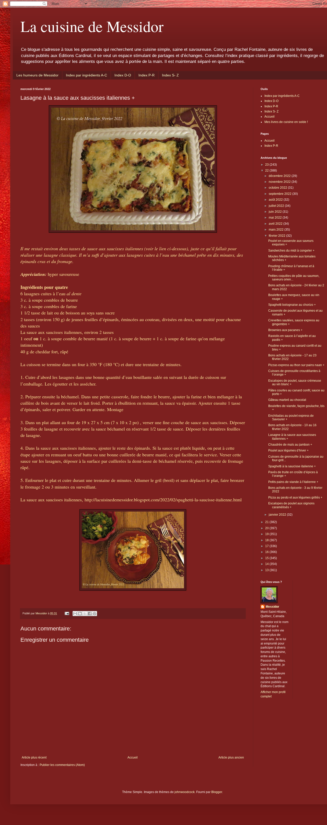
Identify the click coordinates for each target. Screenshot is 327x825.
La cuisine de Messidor (92, 26)
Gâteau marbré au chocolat (287, 400)
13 (267, 570)
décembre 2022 (280, 176)
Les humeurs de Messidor (37, 75)
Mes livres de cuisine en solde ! (286, 122)
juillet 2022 (277, 206)
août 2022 (276, 199)
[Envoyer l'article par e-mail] (66, 613)
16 (267, 552)
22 (267, 170)
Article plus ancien (231, 757)
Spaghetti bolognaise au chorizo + (292, 305)
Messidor (272, 606)
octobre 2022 (278, 187)
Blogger (216, 792)
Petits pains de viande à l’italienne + (293, 482)
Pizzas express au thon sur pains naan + (296, 365)
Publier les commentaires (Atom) (62, 765)
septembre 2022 (280, 194)
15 (267, 558)
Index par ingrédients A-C (86, 75)
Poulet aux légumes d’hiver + (288, 450)
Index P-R (146, 75)
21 (267, 522)
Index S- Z (170, 75)
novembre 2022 (280, 182)
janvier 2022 (278, 514)
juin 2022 (276, 211)
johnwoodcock (184, 792)
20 (267, 528)
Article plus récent (34, 757)
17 (267, 546)
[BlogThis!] (80, 613)
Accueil (132, 757)
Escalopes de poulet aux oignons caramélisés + (291, 505)
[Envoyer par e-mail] (75, 613)
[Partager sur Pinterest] (94, 613)
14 (267, 564)
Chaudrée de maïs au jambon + (290, 444)
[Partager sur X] (84, 613)
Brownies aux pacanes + (285, 330)
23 (267, 164)
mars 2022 (276, 229)
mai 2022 (276, 217)
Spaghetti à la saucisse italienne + (292, 466)
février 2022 (277, 236)
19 (267, 534)
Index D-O (122, 75)
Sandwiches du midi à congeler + (291, 250)
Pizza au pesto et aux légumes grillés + (295, 497)
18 (267, 540)
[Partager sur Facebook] (89, 613)
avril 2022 (276, 223)
